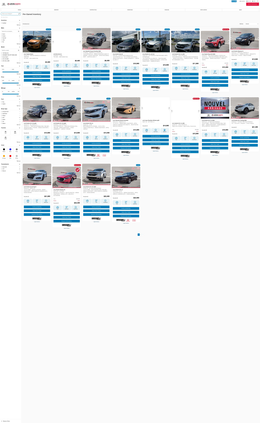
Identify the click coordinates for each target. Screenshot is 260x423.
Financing (167, 9)
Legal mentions (37, 87)
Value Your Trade (37, 76)
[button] (23, 41)
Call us (249, 1)
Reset (19, 25)
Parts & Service (203, 9)
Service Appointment (252, 4)
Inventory (56, 9)
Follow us (243, 1)
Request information (37, 80)
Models (19, 9)
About (240, 9)
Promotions (130, 9)
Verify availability (37, 72)
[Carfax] (37, 84)
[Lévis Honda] (11, 4)
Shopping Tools (93, 9)
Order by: (241, 23)
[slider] (2, 72)
